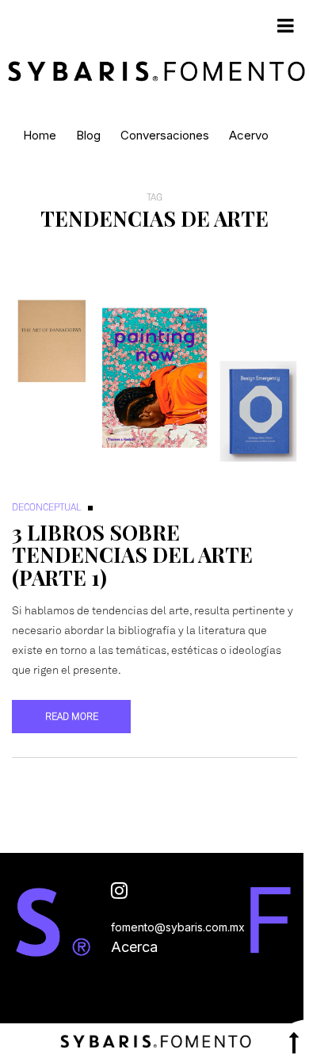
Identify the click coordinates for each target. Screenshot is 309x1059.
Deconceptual (47, 507)
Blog (88, 135)
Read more (71, 716)
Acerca (134, 947)
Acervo (249, 135)
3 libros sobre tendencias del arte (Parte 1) (132, 554)
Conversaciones (164, 135)
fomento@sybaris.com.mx (178, 927)
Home (39, 135)
